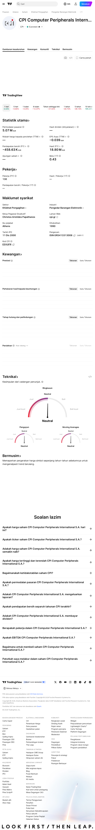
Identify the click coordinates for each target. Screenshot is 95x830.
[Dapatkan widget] (71, 58)
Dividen (5, 771)
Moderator (55, 734)
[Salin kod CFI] (13, 245)
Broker (28, 739)
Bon (4, 734)
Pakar (53, 758)
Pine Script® (7, 792)
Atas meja (6, 803)
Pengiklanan (75, 739)
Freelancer (55, 761)
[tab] (73, 260)
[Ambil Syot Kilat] (65, 58)
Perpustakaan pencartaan (81, 723)
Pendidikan (55, 745)
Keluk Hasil (6, 784)
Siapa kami (30, 766)
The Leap (30, 745)
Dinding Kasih (56, 723)
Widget (73, 721)
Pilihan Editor (56, 747)
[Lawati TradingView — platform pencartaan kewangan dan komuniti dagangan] (12, 95)
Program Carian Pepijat (35, 816)
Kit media (30, 779)
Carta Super (7, 721)
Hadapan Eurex (32, 755)
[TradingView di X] (55, 682)
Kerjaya (29, 776)
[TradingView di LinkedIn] (75, 682)
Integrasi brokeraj (78, 742)
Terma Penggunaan (34, 800)
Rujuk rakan (56, 726)
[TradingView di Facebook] (60, 682)
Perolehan (6, 768)
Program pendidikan (79, 747)
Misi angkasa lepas (33, 768)
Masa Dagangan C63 (34, 792)
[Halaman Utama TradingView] (10, 4)
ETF (4, 731)
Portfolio (5, 781)
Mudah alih (6, 800)
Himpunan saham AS (34, 758)
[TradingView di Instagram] (70, 682)
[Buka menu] (3, 3)
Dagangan (55, 742)
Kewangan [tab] (32, 49)
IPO (3, 774)
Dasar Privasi (31, 805)
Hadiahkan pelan (33, 729)
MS (68, 4)
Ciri (27, 721)
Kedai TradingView (33, 787)
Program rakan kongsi (79, 745)
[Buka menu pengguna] (75, 3)
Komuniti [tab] (44, 49)
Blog (28, 771)
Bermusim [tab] (67, 49)
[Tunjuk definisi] (23, 127)
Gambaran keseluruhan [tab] (13, 49)
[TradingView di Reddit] (90, 682)
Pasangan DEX (8, 742)
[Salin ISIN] (74, 235)
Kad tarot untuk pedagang (37, 790)
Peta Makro (7, 790)
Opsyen (5, 787)
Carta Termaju (76, 729)
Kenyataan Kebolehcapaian (37, 811)
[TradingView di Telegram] (80, 682)
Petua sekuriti (31, 814)
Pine (4, 745)
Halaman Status (32, 819)
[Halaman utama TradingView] (12, 682)
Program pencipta (58, 729)
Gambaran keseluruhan (35, 737)
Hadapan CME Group (34, 752)
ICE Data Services (36, 694)
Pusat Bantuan (32, 774)
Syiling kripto (7, 737)
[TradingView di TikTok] (85, 682)
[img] (39, 27)
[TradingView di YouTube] (65, 682)
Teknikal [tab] (56, 49)
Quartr (39, 706)
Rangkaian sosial (58, 721)
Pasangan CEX (8, 739)
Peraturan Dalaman (59, 732)
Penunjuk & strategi (59, 755)
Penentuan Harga (33, 723)
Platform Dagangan (78, 732)
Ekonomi (5, 766)
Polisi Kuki (30, 808)
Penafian (29, 803)
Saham (5, 728)
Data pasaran (31, 726)
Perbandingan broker (34, 742)
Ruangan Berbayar (58, 763)
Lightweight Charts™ (79, 726)
